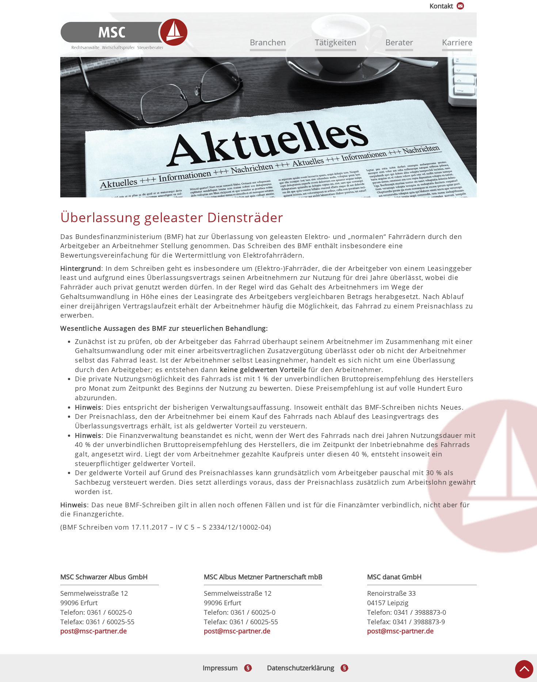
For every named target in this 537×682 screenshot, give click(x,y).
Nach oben (524, 669)
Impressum (220, 667)
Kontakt (441, 5)
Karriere (457, 42)
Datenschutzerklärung (300, 667)
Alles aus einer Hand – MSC (124, 34)
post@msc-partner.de (93, 630)
